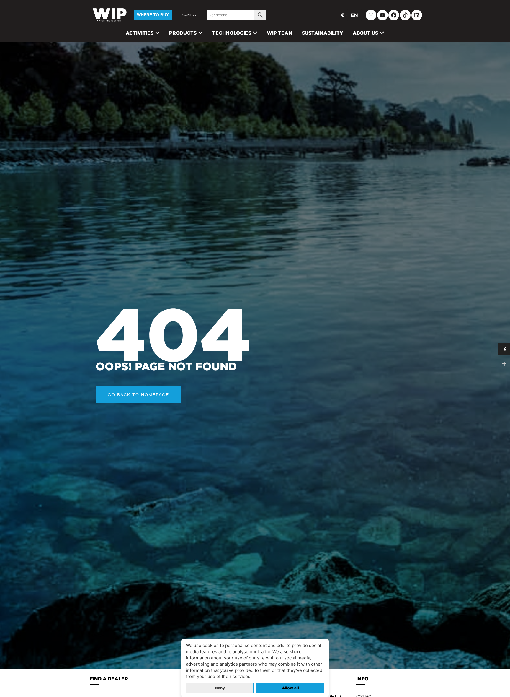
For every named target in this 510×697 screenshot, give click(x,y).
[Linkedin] (416, 15)
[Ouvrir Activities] (157, 32)
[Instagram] (371, 15)
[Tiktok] (405, 15)
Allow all (290, 688)
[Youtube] (382, 15)
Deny (220, 688)
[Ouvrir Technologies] (255, 32)
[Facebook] (393, 15)
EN (354, 15)
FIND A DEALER (109, 678)
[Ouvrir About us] (382, 32)
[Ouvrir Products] (200, 32)
